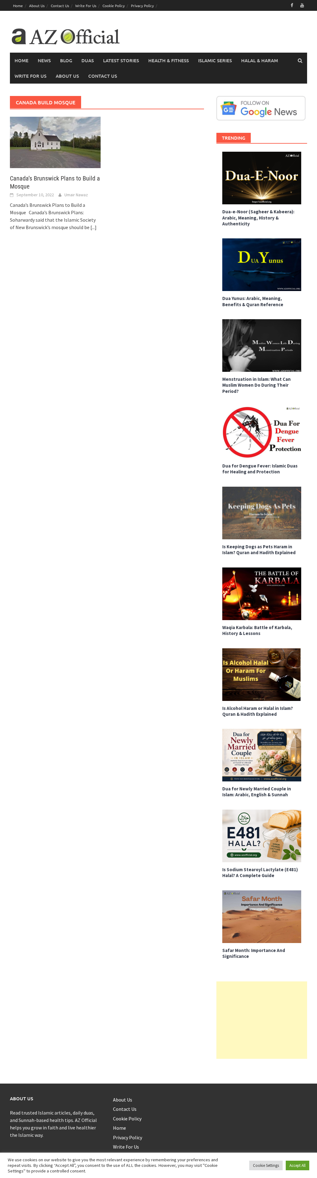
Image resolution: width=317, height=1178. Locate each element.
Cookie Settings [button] (266, 1165)
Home (18, 5)
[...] (93, 227)
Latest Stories (121, 60)
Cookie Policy (113, 5)
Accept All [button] (297, 1165)
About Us (37, 5)
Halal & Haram (259, 60)
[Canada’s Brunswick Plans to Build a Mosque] (55, 142)
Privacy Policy (142, 5)
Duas (87, 60)
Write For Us (85, 5)
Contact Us (60, 5)
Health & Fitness (168, 60)
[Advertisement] (261, 1020)
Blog (66, 60)
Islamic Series (215, 60)
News (44, 60)
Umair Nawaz (76, 195)
